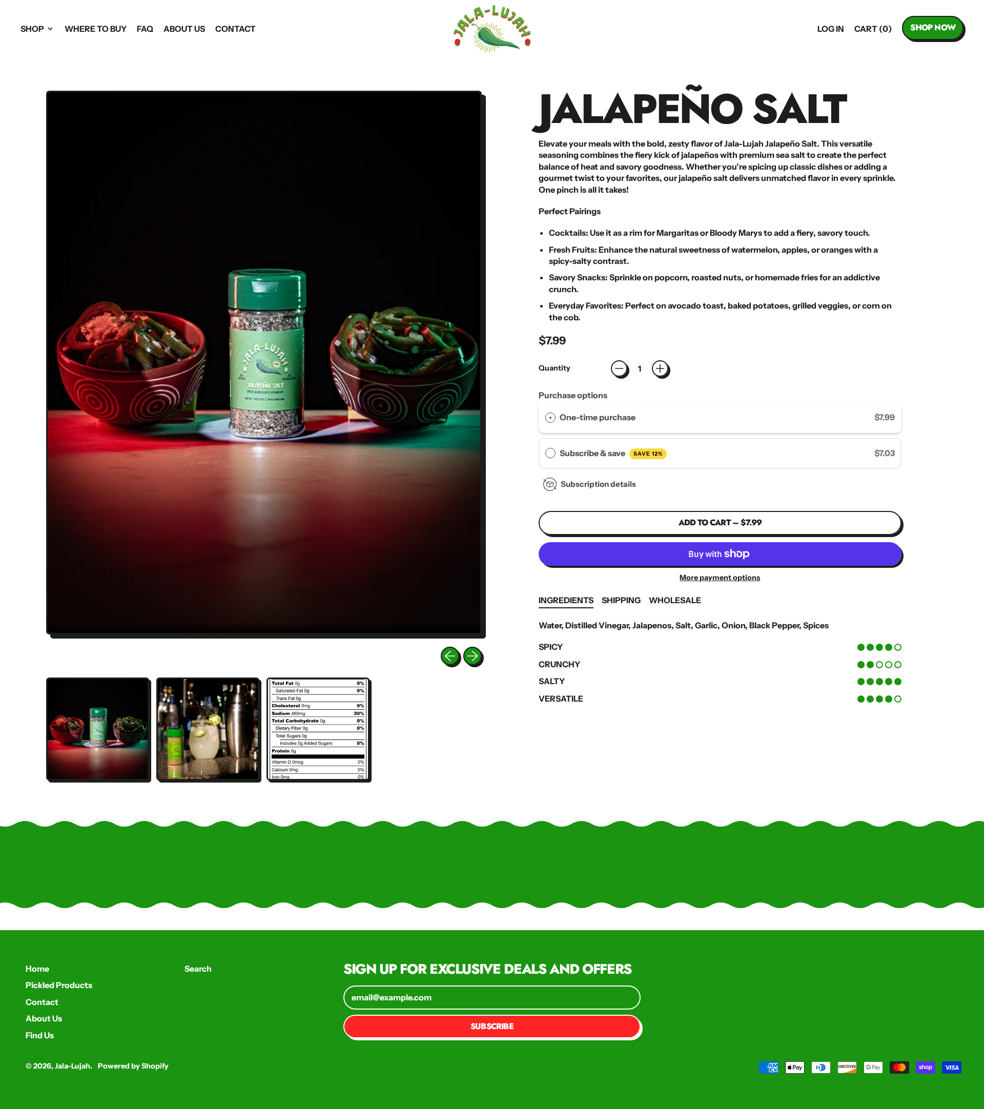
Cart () (873, 31)
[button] (97, 729)
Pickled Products (59, 985)
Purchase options (573, 395)
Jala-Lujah (72, 1066)
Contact (235, 29)
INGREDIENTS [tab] (566, 600)
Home (37, 968)
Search (198, 968)
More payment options (720, 577)
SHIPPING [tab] (621, 600)
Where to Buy (96, 29)
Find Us (40, 1035)
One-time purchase (598, 417)
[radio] (550, 417)
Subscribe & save (611, 453)
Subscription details (598, 484)
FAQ (145, 29)
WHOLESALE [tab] (675, 600)
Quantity (554, 368)
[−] (619, 368)
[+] (660, 368)
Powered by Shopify (133, 1066)
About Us (184, 29)
